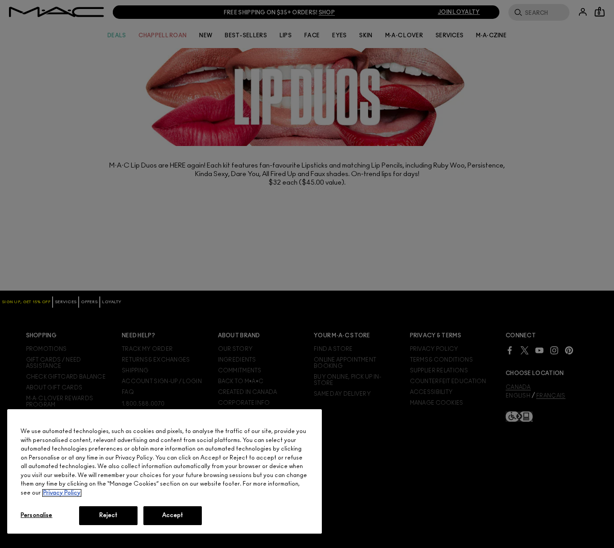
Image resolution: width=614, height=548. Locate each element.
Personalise (36, 515)
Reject (108, 515)
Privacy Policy (61, 493)
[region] (164, 471)
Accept (172, 515)
